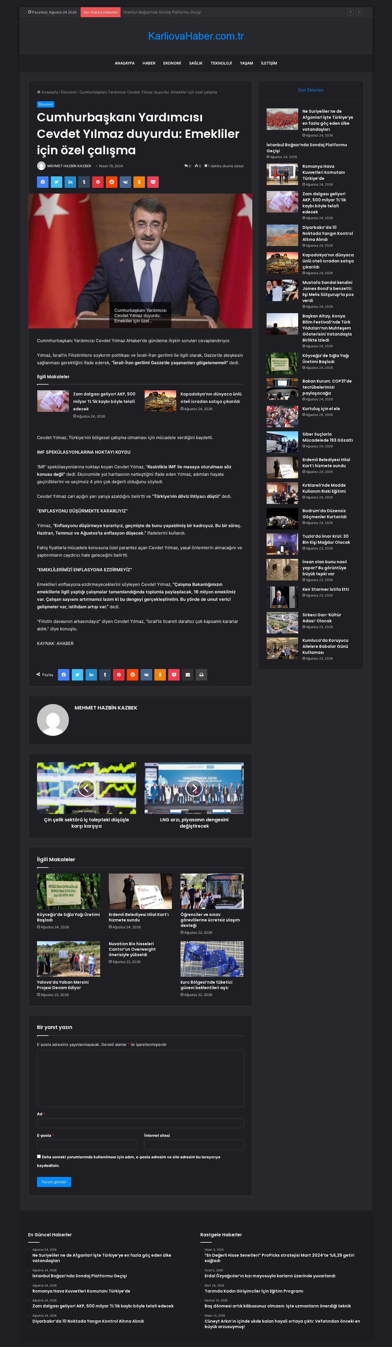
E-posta (45, 1135)
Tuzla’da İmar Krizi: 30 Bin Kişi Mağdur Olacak (326, 539)
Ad (41, 1114)
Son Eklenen (311, 90)
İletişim (269, 63)
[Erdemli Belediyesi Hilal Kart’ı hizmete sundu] (140, 891)
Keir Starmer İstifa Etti (325, 589)
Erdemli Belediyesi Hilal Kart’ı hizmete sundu (139, 917)
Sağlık (196, 63)
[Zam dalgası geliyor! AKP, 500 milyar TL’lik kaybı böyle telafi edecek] (53, 401)
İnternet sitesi (157, 1135)
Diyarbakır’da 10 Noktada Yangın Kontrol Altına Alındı (327, 233)
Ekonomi (172, 63)
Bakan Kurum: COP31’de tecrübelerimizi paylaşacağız (327, 387)
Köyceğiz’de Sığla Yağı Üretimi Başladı (68, 917)
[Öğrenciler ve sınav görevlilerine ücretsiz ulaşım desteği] (212, 891)
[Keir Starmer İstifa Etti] (282, 597)
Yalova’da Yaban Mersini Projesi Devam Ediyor (63, 985)
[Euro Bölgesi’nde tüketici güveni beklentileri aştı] (212, 959)
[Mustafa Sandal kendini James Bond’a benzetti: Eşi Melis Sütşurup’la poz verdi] (282, 290)
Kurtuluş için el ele (321, 409)
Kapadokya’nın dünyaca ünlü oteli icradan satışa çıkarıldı (328, 261)
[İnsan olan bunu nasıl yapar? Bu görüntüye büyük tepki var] (282, 569)
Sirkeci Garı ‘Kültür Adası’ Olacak (321, 618)
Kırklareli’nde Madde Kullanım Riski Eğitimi (324, 488)
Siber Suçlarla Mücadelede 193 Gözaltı (327, 437)
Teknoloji (221, 63)
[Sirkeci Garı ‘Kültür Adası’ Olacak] (282, 622)
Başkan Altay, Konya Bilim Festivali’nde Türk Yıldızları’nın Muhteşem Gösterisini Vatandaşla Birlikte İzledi (327, 328)
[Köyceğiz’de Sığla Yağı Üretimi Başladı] (68, 891)
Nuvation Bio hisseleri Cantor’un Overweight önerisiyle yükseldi (132, 949)
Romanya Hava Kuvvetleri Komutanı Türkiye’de (164, 12)
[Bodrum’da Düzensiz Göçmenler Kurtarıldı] (282, 518)
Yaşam (246, 63)
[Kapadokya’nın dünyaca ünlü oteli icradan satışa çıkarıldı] (160, 401)
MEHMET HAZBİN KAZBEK (69, 166)
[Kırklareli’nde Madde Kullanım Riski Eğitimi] (282, 493)
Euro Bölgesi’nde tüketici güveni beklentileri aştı (206, 985)
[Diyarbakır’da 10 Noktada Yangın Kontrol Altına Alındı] (282, 235)
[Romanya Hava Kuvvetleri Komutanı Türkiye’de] (282, 174)
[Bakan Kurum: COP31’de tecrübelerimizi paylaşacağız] (282, 389)
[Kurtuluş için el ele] (282, 416)
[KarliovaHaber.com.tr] (196, 36)
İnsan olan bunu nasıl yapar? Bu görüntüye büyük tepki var (324, 568)
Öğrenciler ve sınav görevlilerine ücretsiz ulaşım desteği (210, 920)
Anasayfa (125, 63)
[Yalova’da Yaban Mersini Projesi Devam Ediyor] (68, 959)
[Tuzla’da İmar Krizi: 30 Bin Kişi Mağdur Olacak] (282, 544)
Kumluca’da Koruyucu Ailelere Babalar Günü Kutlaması (325, 646)
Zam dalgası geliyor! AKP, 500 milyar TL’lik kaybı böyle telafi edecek (104, 401)
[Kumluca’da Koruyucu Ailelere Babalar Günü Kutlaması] (282, 648)
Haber (149, 63)
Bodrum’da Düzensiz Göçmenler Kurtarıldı (324, 514)
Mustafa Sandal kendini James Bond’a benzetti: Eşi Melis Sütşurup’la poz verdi (328, 291)
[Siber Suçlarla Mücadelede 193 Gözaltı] (282, 442)
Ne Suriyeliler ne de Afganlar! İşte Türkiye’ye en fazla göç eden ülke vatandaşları (327, 120)
